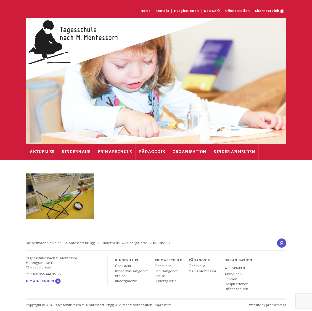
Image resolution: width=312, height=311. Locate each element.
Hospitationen (186, 11)
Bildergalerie (126, 281)
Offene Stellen (237, 11)
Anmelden (233, 274)
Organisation (189, 151)
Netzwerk (212, 11)
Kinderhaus (75, 151)
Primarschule (115, 151)
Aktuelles (41, 151)
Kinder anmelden (234, 151)
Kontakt (162, 11)
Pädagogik (152, 151)
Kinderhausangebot (131, 271)
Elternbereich (267, 11)
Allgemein (235, 268)
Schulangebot (166, 271)
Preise (120, 276)
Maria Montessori (203, 271)
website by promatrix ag (267, 305)
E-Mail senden (40, 281)
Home (145, 11)
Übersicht (123, 266)
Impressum (162, 305)
